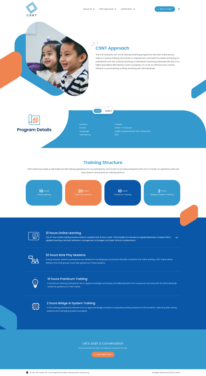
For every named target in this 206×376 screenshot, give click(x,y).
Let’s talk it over (104, 354)
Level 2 (108, 110)
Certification (127, 9)
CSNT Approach (106, 9)
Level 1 (97, 110)
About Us (87, 9)
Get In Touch (166, 9)
